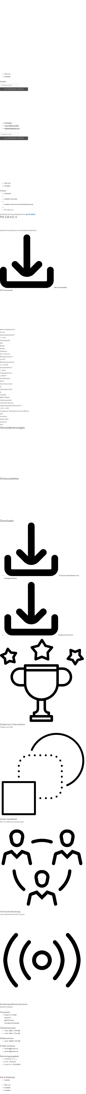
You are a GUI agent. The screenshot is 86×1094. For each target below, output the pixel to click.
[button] (33, 287)
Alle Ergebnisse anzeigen (14, 89)
